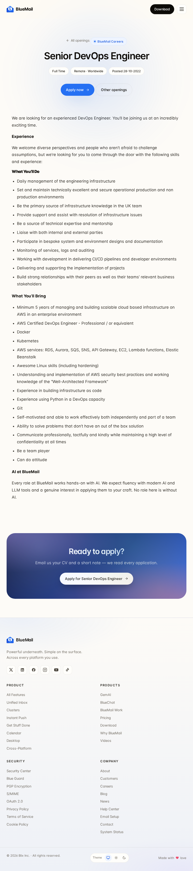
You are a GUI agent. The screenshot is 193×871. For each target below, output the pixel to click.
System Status (112, 832)
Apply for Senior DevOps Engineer (93, 578)
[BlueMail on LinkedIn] (22, 669)
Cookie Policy (17, 824)
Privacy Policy (18, 809)
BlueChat (107, 702)
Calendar (14, 733)
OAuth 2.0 (15, 801)
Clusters (13, 710)
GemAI (105, 695)
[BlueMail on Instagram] (44, 669)
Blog (103, 794)
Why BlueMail (111, 733)
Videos (105, 741)
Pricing (105, 718)
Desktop (13, 741)
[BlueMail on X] (11, 669)
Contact (106, 824)
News (104, 801)
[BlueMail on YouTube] (56, 669)
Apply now (75, 90)
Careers (106, 786)
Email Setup (109, 817)
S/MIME (13, 794)
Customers (109, 778)
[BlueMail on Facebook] (33, 669)
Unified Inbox (17, 702)
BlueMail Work (111, 710)
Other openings (114, 90)
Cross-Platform (19, 748)
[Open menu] (181, 9)
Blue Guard (15, 778)
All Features (16, 695)
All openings (80, 40)
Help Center (109, 809)
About (105, 771)
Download (162, 9)
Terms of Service (20, 817)
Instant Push (17, 718)
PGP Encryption (19, 786)
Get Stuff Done (18, 725)
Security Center (19, 771)
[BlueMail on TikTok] (67, 669)
